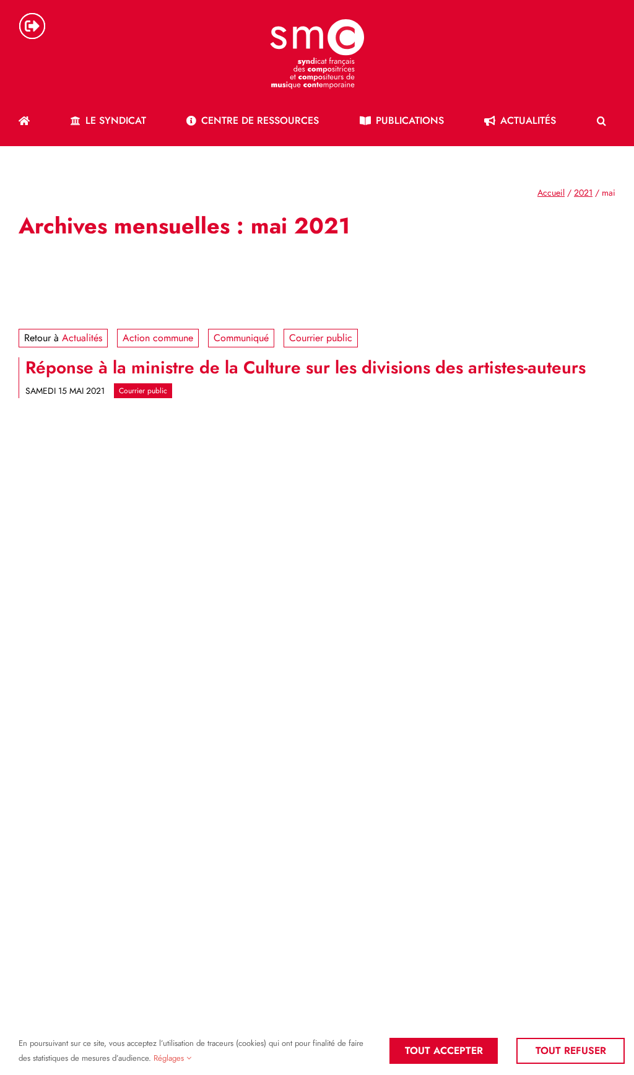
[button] (601, 120)
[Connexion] (32, 26)
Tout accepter (444, 1050)
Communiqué (241, 338)
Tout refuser (571, 1050)
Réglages (170, 1058)
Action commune (158, 338)
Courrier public (320, 338)
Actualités (82, 338)
